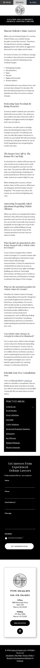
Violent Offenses (13, 443)
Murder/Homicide (13, 447)
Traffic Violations (12, 424)
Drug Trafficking (12, 415)
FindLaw (20, 661)
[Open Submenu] (33, 407)
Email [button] (21, 2)
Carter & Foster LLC (18, 650)
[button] (7, 2)
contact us (28, 381)
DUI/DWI (9, 420)
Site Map (18, 655)
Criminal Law (11, 407)
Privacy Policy (28, 655)
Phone (7, 491)
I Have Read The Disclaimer (15, 538)
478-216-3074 (16, 381)
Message (8, 513)
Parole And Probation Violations (18, 429)
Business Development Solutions (19, 658)
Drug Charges (11, 410)
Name (7, 480)
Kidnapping (10, 434)
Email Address (10, 502)
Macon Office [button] (20, 623)
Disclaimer (8, 533)
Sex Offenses (11, 438)
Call (34, 2)
